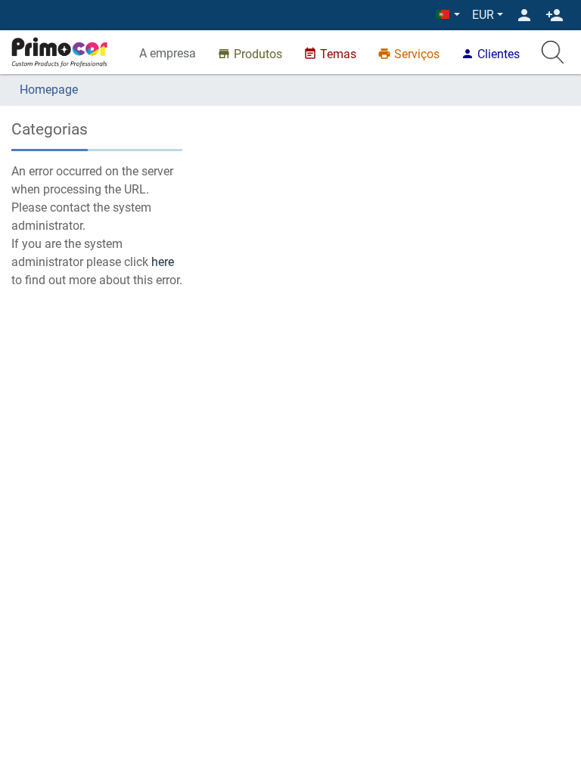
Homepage (49, 89)
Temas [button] (329, 54)
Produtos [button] (249, 54)
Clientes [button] (490, 54)
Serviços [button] (408, 54)
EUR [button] (483, 15)
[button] (448, 15)
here (162, 262)
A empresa (167, 53)
